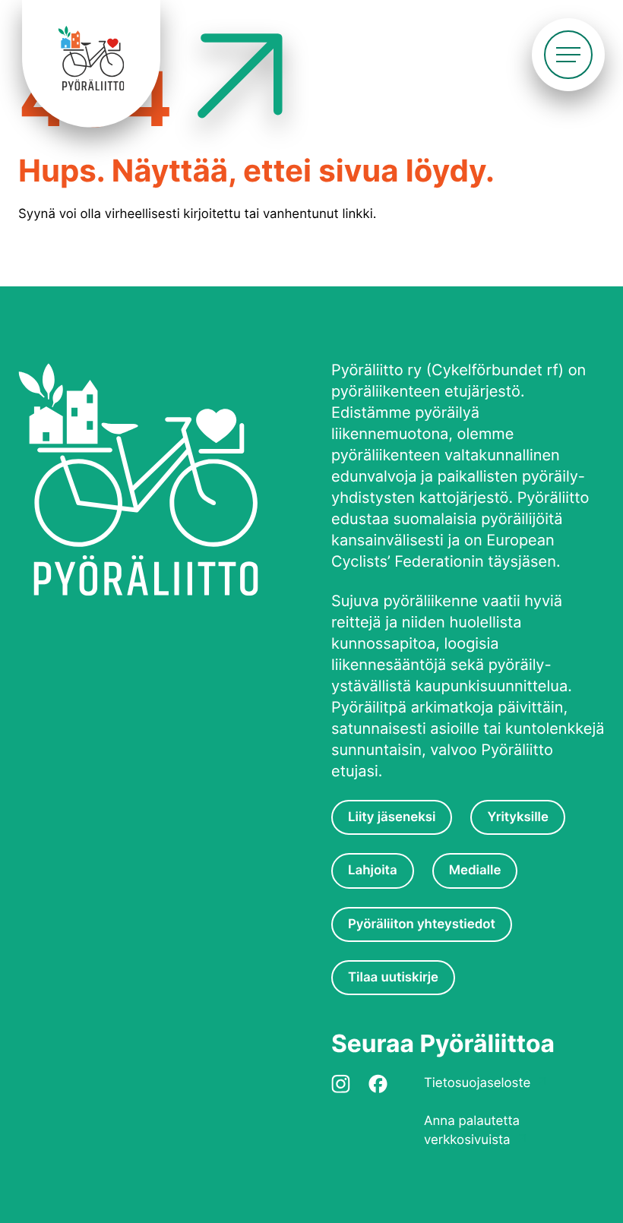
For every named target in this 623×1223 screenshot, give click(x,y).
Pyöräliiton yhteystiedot (421, 924)
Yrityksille (517, 817)
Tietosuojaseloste (477, 1083)
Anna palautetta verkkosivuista (472, 1131)
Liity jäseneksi (391, 817)
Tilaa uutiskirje (393, 977)
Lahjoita (372, 870)
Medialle (475, 870)
